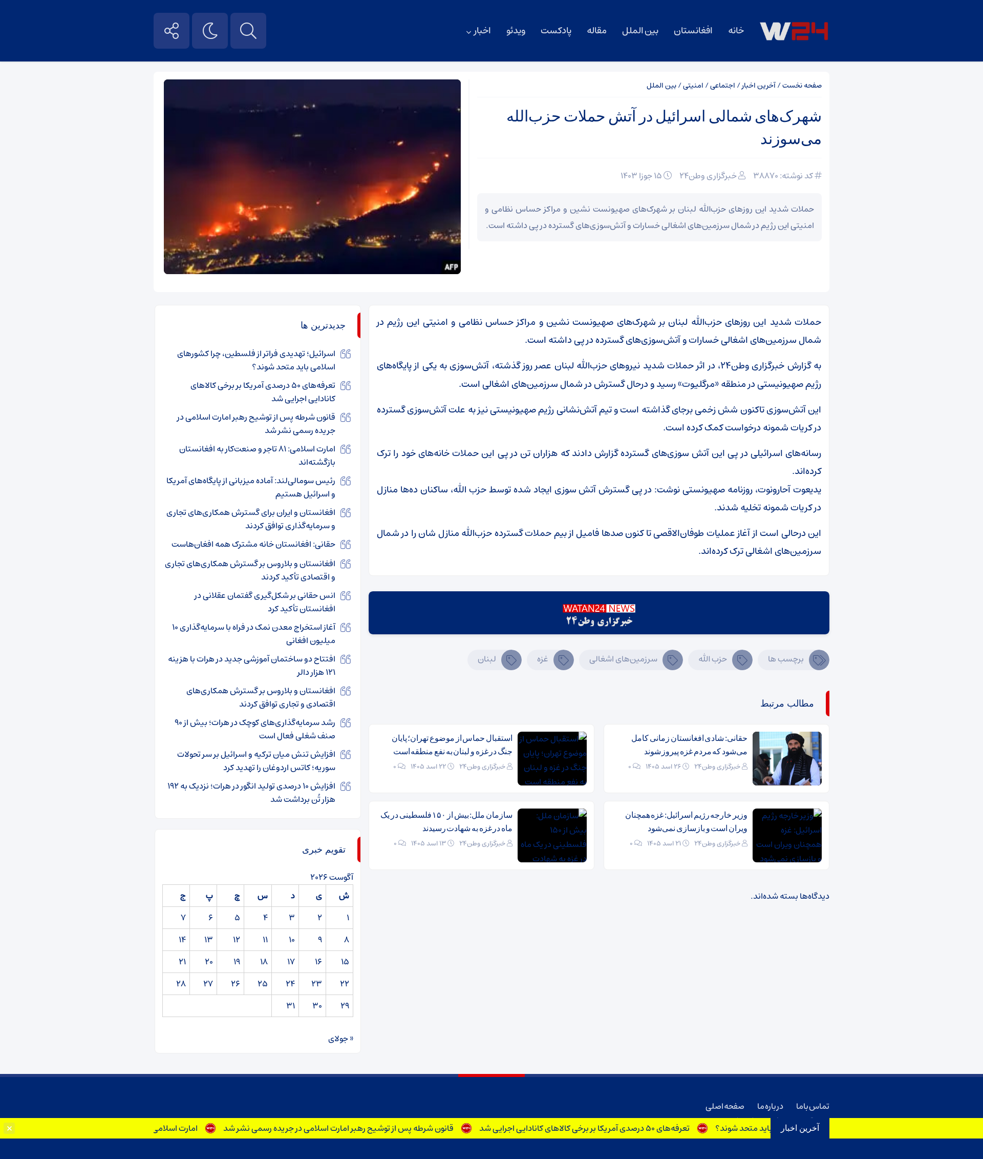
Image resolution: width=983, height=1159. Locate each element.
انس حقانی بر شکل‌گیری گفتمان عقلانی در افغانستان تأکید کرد (265, 602)
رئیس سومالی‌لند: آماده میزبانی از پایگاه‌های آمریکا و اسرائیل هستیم (250, 487)
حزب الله (712, 659)
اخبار (482, 31)
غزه (542, 659)
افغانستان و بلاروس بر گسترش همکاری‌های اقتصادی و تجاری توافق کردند (260, 697)
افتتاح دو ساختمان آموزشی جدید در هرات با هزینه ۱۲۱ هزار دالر (251, 665)
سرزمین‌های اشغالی (623, 659)
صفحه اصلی (725, 1106)
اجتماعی (722, 85)
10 (292, 940)
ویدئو (515, 31)
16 (318, 962)
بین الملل (640, 31)
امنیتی (693, 85)
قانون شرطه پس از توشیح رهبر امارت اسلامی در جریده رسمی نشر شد (358, 1128)
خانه (736, 31)
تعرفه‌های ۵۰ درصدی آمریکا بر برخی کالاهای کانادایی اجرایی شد (604, 1128)
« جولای (340, 1038)
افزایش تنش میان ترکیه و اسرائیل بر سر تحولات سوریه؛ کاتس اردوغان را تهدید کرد (256, 761)
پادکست (556, 31)
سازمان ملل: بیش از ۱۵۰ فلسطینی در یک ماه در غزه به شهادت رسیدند (446, 822)
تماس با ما (812, 1106)
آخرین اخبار (759, 85)
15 (345, 962)
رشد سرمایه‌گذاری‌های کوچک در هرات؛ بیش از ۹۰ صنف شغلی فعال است (255, 729)
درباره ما (770, 1106)
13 (208, 940)
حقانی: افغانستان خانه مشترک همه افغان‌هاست (253, 544)
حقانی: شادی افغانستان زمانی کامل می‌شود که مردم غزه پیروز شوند (689, 745)
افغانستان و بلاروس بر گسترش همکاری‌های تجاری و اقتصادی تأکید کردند (250, 570)
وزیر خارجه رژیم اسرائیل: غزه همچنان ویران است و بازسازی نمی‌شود (686, 822)
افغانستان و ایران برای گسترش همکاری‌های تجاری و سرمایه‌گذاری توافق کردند (250, 519)
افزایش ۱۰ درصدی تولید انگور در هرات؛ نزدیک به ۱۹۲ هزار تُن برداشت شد (251, 792)
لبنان (487, 659)
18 (264, 962)
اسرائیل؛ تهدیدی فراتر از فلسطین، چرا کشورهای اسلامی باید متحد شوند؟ (256, 360)
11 (265, 940)
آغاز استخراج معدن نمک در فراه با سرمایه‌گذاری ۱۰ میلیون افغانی (253, 634)
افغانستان (693, 31)
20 (209, 962)
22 (344, 984)
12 (236, 940)
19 (236, 962)
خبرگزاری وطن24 (708, 176)
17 (291, 962)
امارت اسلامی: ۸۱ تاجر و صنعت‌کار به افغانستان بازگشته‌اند (257, 455)
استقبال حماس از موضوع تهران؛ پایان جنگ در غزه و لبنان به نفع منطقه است (452, 745)
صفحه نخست (802, 85)
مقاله (597, 31)
